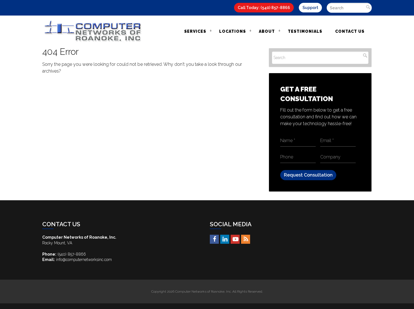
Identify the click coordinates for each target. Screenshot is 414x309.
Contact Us (349, 31)
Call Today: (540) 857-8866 (264, 7)
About (267, 31)
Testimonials (305, 31)
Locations (232, 31)
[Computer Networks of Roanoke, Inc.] (93, 31)
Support (310, 7)
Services (195, 31)
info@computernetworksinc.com (84, 259)
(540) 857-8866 (71, 254)
